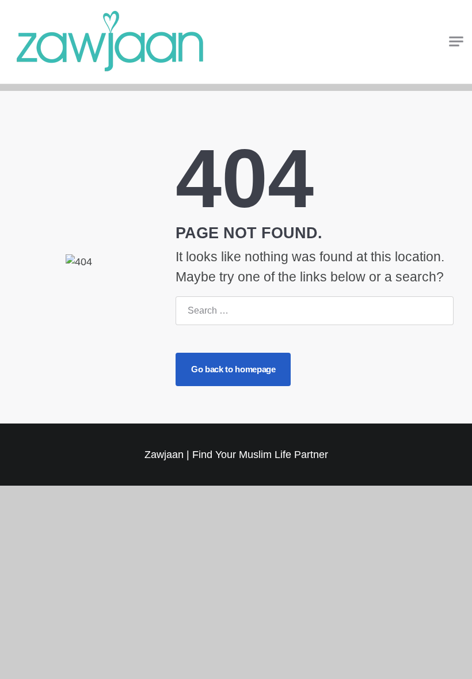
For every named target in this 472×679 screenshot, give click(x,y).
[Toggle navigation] (456, 42)
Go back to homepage (233, 369)
